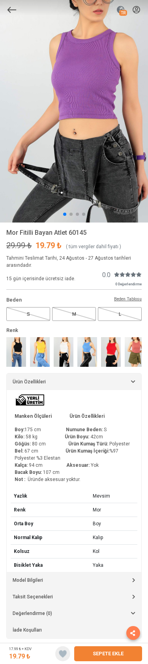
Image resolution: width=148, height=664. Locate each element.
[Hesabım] (136, 10)
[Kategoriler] (12, 10)
